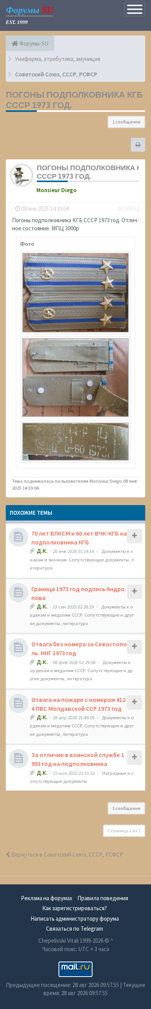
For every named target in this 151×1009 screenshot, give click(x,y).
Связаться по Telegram (74, 928)
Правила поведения (102, 898)
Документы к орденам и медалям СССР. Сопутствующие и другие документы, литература (82, 614)
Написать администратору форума (75, 918)
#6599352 (128, 208)
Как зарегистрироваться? (74, 908)
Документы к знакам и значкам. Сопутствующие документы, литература (82, 559)
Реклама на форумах (46, 898)
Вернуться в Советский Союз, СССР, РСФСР (66, 854)
